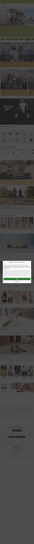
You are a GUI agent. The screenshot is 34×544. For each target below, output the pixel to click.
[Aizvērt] (30, 262)
